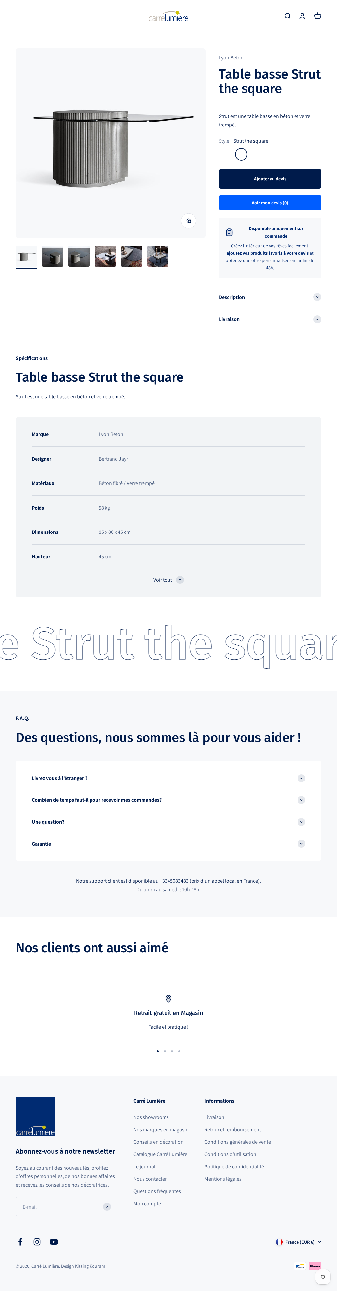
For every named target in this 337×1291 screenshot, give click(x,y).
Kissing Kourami (90, 1266)
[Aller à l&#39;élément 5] (131, 257)
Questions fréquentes (157, 1191)
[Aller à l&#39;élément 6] (157, 257)
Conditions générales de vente (237, 1141)
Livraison (214, 1117)
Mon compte (147, 1203)
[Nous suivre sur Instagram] (37, 1241)
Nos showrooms (151, 1117)
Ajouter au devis (270, 179)
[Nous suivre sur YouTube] (53, 1241)
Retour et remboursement (232, 1129)
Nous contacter (150, 1178)
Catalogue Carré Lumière (160, 1154)
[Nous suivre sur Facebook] (20, 1241)
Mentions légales (223, 1178)
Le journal (144, 1166)
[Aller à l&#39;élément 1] (26, 257)
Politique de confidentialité (234, 1166)
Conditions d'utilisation (230, 1154)
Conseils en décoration (158, 1141)
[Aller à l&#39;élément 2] (52, 257)
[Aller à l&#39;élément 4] (105, 257)
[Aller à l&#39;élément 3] (79, 257)
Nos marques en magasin (161, 1129)
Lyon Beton (231, 57)
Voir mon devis (270, 203)
